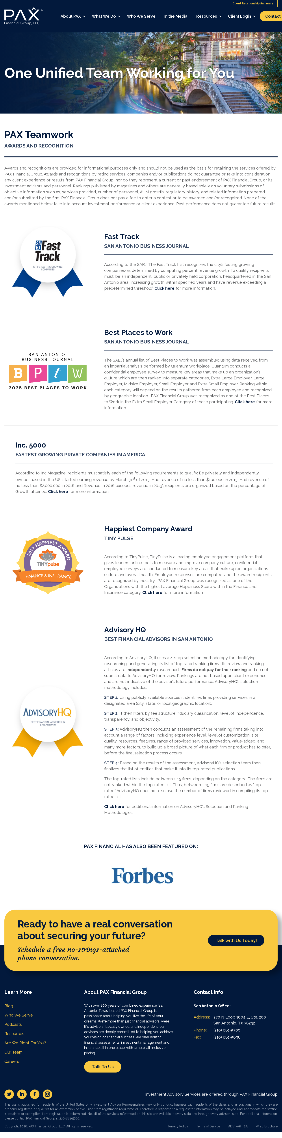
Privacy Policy (178, 1126)
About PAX (71, 16)
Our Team (13, 1052)
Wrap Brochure (267, 1126)
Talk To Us (103, 1066)
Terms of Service (208, 1126)
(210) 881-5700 (226, 1030)
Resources (206, 16)
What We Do (104, 16)
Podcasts (13, 1024)
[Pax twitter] (9, 1094)
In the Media (175, 16)
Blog (8, 1006)
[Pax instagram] (47, 1094)
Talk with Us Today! (236, 940)
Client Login (239, 16)
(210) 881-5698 (227, 1037)
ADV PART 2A (238, 1126)
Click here (164, 288)
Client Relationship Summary (253, 3)
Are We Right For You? (25, 1043)
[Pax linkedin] (22, 1094)
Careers (11, 1061)
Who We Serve (141, 16)
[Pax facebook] (34, 1094)
